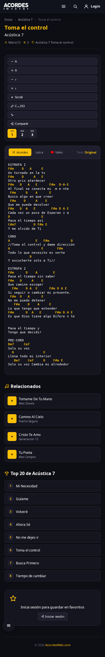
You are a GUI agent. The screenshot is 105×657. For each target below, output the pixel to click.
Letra (39, 152)
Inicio (8, 19)
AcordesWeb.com (58, 645)
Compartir (21, 123)
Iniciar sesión (54, 616)
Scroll (18, 97)
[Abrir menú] (63, 6)
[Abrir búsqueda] (75, 6)
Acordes (22, 152)
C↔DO (20, 106)
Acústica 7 (25, 19)
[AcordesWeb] (19, 6)
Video (59, 152)
